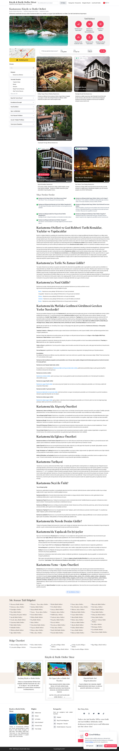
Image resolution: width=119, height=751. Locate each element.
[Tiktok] (104, 713)
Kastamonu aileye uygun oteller (44, 400)
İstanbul (40, 298)
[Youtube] (98, 713)
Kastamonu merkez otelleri (43, 376)
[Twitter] (94, 713)
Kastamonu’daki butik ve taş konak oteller (47, 392)
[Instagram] (89, 713)
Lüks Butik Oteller (96, 3)
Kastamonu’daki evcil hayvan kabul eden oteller (65, 368)
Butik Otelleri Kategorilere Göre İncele (59, 696)
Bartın (40, 291)
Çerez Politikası (89, 742)
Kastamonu (42, 89)
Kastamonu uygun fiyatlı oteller (44, 384)
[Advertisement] (92, 115)
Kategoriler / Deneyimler (75, 3)
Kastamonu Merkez (81, 89)
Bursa (40, 301)
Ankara (40, 296)
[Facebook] (84, 713)
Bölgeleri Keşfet (86, 3)
